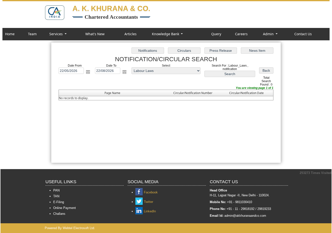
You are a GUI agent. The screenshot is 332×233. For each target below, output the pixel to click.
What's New (95, 34)
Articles (130, 34)
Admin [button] (269, 34)
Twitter (148, 202)
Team (32, 34)
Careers (241, 34)
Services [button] (56, 34)
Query (216, 34)
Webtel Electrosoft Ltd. (79, 228)
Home (10, 34)
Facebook (151, 192)
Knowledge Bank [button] (166, 34)
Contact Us (303, 34)
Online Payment (64, 208)
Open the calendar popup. (88, 72)
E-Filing (58, 202)
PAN (56, 190)
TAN (56, 196)
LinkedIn (150, 211)
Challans (59, 214)
